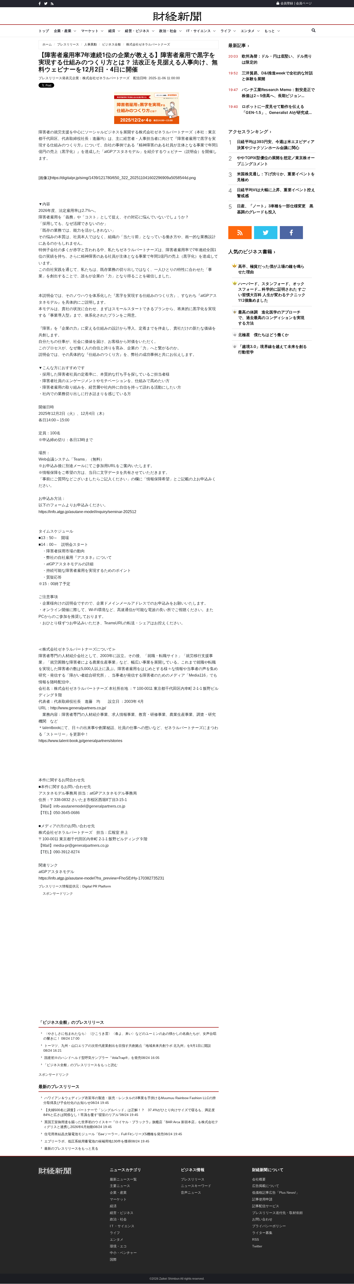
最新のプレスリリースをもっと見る (70, 1148)
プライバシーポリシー (269, 1226)
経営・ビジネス (137, 31)
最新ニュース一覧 (123, 1179)
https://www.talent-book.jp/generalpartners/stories (80, 741)
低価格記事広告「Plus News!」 (275, 1192)
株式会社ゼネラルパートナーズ (148, 44)
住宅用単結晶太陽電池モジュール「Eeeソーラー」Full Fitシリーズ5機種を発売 (104, 1134)
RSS (255, 1239)
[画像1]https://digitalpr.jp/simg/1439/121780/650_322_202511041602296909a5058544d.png (117, 178)
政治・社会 (168, 31)
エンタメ (248, 31)
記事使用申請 (262, 1199)
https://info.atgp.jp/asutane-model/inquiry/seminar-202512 (87, 512)
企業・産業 (63, 31)
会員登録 (287, 3)
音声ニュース (191, 1192)
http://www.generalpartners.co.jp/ (78, 708)
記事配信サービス (265, 1206)
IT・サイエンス (198, 31)
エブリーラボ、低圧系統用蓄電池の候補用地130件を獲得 (87, 1141)
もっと (269, 31)
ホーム (47, 44)
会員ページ (304, 3)
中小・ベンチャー (123, 1253)
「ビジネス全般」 (55, 1022)
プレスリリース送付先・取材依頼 (277, 1213)
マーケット (90, 31)
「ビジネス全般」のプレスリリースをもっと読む (80, 1065)
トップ (44, 31)
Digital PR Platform (96, 886)
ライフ (226, 31)
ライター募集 (262, 1233)
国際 (113, 1259)
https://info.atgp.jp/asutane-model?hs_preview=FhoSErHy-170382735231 (101, 878)
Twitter (257, 1246)
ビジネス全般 (111, 44)
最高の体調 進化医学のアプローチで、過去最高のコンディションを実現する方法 (271, 318)
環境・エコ (118, 1246)
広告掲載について (265, 1186)
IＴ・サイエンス (122, 1226)
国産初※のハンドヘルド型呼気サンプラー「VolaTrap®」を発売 (92, 1058)
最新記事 (237, 45)
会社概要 (259, 1179)
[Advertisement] (129, 961)
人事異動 (90, 44)
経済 (111, 31)
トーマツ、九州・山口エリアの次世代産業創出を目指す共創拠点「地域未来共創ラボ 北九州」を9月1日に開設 (127, 1046)
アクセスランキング (248, 131)
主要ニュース (120, 1186)
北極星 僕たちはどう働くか (263, 334)
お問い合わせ (262, 1219)
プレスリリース (68, 44)
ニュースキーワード (196, 1186)
